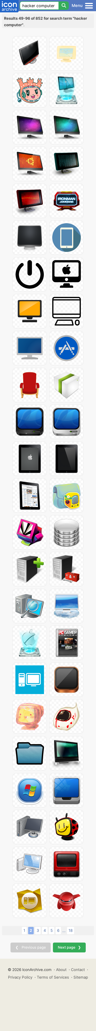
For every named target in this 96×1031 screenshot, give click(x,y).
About (61, 969)
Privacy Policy (20, 977)
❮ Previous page (30, 947)
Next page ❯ (69, 947)
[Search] (63, 5)
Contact (78, 969)
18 (71, 930)
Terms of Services (53, 977)
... (64, 930)
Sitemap (80, 977)
